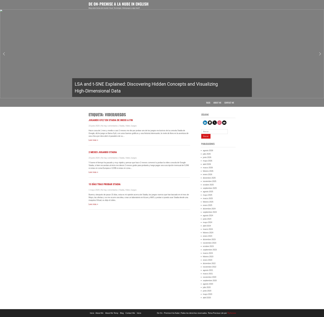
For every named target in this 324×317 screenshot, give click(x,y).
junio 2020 (207, 291)
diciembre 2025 (209, 178)
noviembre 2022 (209, 267)
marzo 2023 (208, 253)
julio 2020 (207, 287)
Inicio (92, 313)
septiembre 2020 (210, 280)
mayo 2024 (207, 222)
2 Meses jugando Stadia (103, 152)
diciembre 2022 (209, 263)
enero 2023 (207, 260)
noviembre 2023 (209, 243)
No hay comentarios (109, 126)
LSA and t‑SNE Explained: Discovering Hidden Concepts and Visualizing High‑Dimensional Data (146, 87)
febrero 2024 (208, 232)
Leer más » (93, 140)
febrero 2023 (208, 256)
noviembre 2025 (209, 181)
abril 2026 (207, 164)
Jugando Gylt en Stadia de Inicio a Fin (111, 120)
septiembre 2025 (210, 188)
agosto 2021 (208, 270)
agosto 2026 (208, 150)
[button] (162, 54)
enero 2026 (207, 174)
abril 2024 (207, 226)
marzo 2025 (208, 198)
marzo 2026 (208, 167)
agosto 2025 (208, 191)
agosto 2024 (208, 215)
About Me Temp (111, 313)
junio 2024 (207, 219)
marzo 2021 (208, 274)
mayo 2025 (207, 195)
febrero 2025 (208, 202)
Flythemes (231, 313)
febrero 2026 (208, 171)
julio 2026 (207, 154)
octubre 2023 (208, 246)
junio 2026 (207, 157)
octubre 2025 (208, 185)
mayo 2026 (207, 161)
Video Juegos (131, 126)
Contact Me (229, 102)
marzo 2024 (208, 229)
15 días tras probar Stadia (104, 184)
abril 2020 (207, 297)
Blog (208, 102)
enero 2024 (207, 236)
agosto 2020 (208, 284)
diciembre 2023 (209, 239)
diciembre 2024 (209, 209)
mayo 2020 (207, 294)
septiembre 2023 (210, 250)
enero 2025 (207, 205)
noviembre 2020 (209, 277)
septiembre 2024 (210, 212)
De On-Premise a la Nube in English (118, 4)
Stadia (121, 126)
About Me (217, 102)
